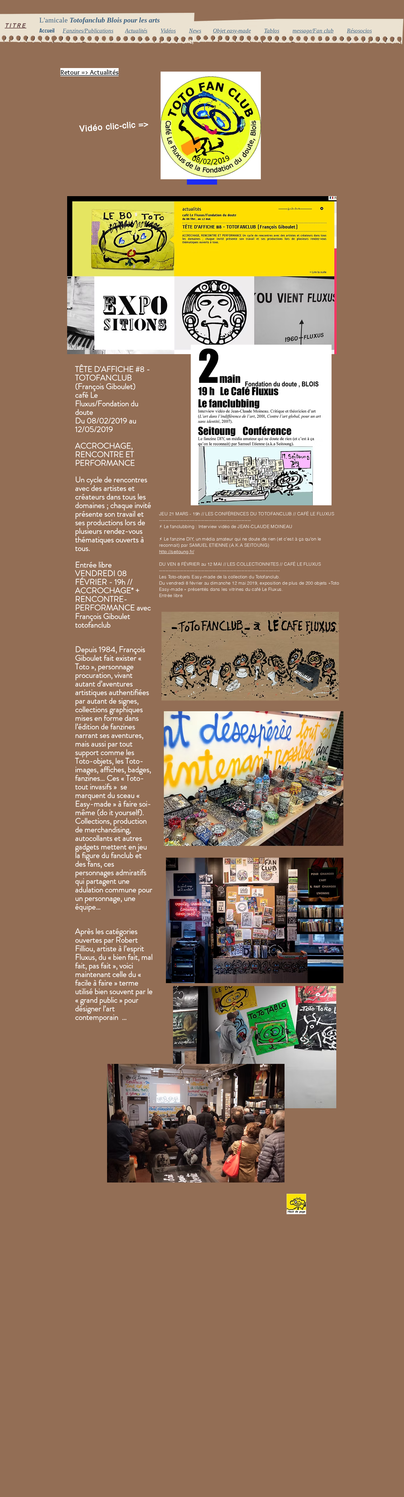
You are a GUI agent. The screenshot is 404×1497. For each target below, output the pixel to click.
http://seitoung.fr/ (176, 551)
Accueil (47, 30)
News (195, 31)
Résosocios (359, 31)
